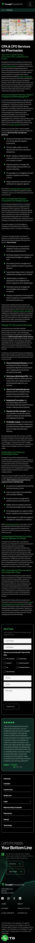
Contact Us (22, 913)
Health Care (8, 795)
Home (3, 10)
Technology (8, 825)
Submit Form (10, 706)
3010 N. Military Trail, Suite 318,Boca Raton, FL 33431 (7, 891)
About (20, 904)
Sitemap (4, 908)
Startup (6, 819)
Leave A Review (7, 913)
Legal (5, 801)
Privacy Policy (24, 908)
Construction (8, 790)
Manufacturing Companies (13, 807)
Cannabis (7, 784)
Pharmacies (8, 813)
